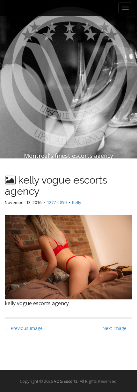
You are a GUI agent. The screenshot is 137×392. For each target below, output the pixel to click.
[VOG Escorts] (68, 63)
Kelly (76, 202)
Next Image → (117, 328)
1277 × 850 (57, 202)
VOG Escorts (66, 381)
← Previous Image (24, 328)
